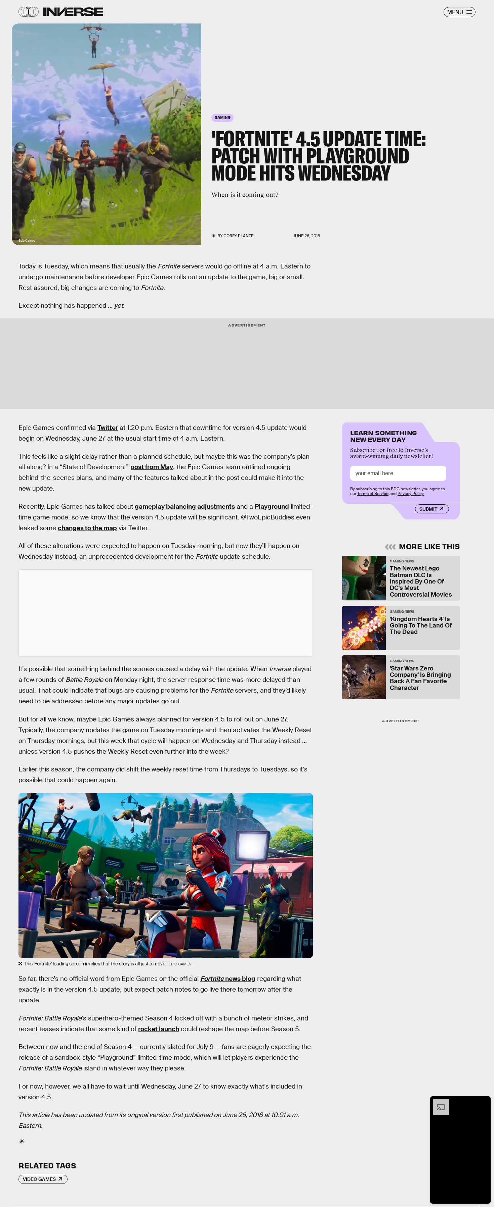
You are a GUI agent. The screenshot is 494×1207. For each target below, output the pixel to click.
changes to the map (87, 528)
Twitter (107, 427)
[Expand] (437, 1102)
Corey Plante (238, 236)
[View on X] (166, 613)
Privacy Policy (411, 493)
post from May (151, 467)
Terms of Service (372, 493)
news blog (227, 978)
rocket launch (158, 1029)
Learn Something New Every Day (383, 435)
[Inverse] (73, 11)
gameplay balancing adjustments (185, 506)
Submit (428, 509)
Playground (272, 506)
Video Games (39, 1179)
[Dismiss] (483, 1102)
